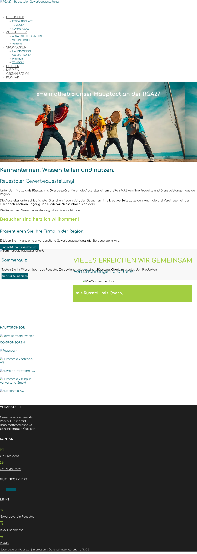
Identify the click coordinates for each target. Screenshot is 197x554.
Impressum (39, 549)
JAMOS (85, 549)
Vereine (17, 44)
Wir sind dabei (21, 40)
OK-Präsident (9, 456)
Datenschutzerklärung (63, 549)
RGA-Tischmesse (11, 530)
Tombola (18, 25)
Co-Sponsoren (22, 55)
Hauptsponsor (22, 51)
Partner (17, 59)
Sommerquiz (20, 29)
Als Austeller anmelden (28, 36)
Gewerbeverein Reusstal (17, 516)
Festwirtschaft (22, 21)
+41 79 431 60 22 (10, 469)
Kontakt (13, 77)
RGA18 (4, 543)
